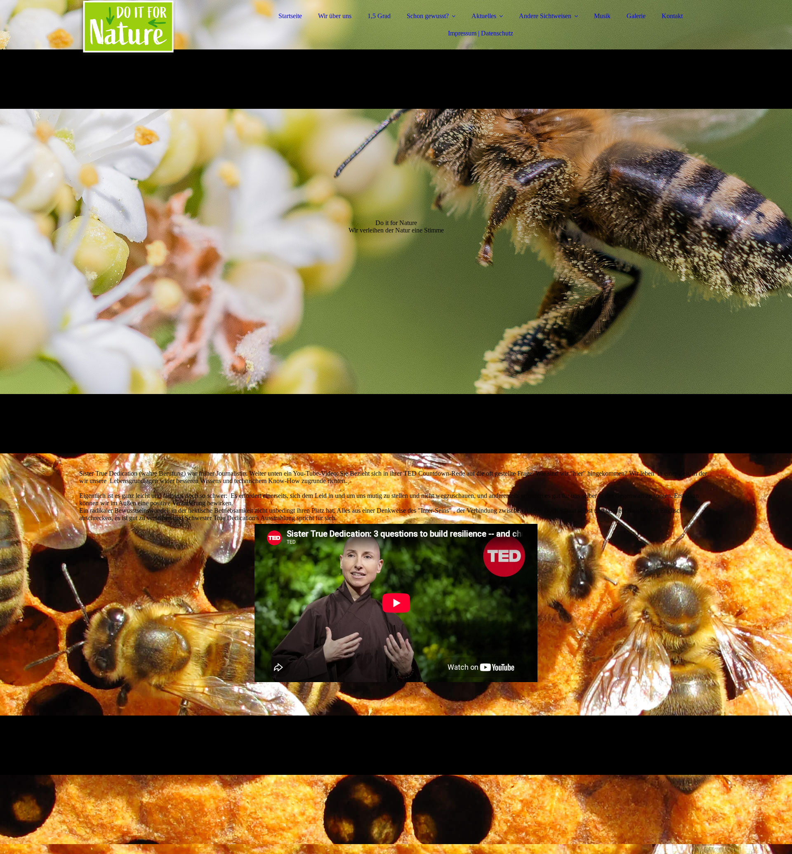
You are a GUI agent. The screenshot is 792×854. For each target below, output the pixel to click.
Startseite (290, 15)
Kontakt (672, 15)
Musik (602, 15)
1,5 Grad (379, 15)
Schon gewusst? (428, 15)
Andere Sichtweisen (545, 15)
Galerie (636, 15)
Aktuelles (483, 15)
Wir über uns (334, 15)
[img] (151, 29)
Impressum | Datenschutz (480, 33)
